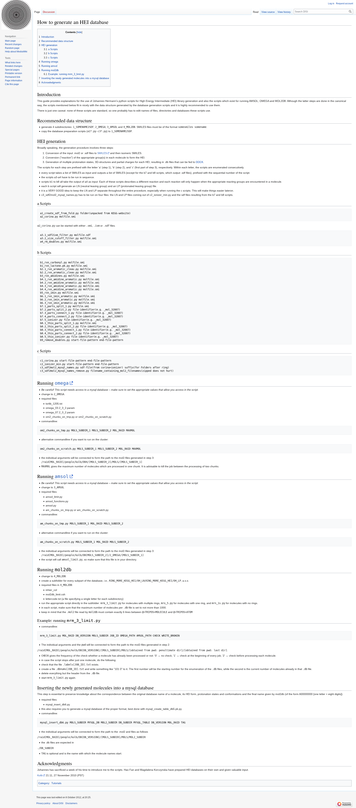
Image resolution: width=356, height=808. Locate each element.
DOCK (199, 162)
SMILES (102, 153)
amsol (62, 476)
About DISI (57, 803)
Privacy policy (43, 803)
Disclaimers (71, 803)
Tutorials (56, 783)
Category (43, 783)
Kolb (39, 775)
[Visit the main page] (16, 15)
